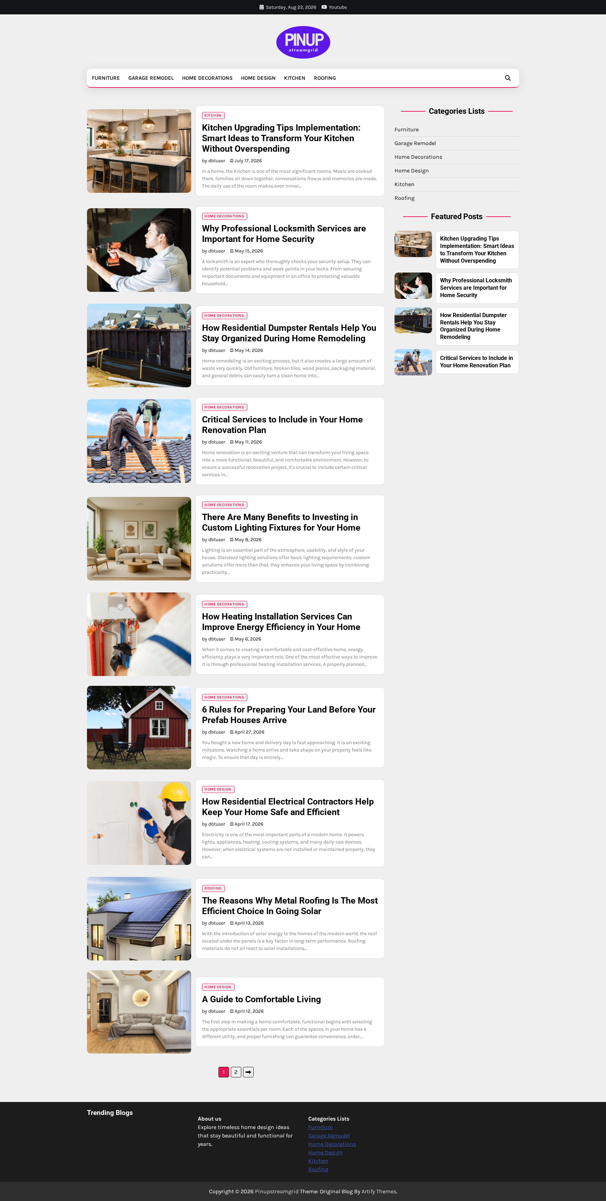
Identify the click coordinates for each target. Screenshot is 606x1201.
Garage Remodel (151, 78)
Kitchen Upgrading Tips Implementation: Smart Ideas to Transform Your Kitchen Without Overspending (281, 138)
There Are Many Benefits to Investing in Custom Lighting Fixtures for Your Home (281, 522)
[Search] (507, 78)
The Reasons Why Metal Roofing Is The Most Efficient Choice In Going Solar (290, 905)
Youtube (338, 7)
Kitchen (294, 78)
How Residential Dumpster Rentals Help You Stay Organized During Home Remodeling (289, 333)
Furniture (106, 78)
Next (248, 1072)
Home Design (258, 78)
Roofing (325, 78)
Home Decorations (207, 78)
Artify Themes (379, 1191)
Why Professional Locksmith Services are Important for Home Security (284, 233)
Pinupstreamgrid (276, 1191)
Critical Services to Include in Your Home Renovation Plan (476, 362)
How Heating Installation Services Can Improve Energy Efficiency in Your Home (281, 621)
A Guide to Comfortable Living (261, 999)
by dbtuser (213, 161)
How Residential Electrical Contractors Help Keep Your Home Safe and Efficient (288, 806)
